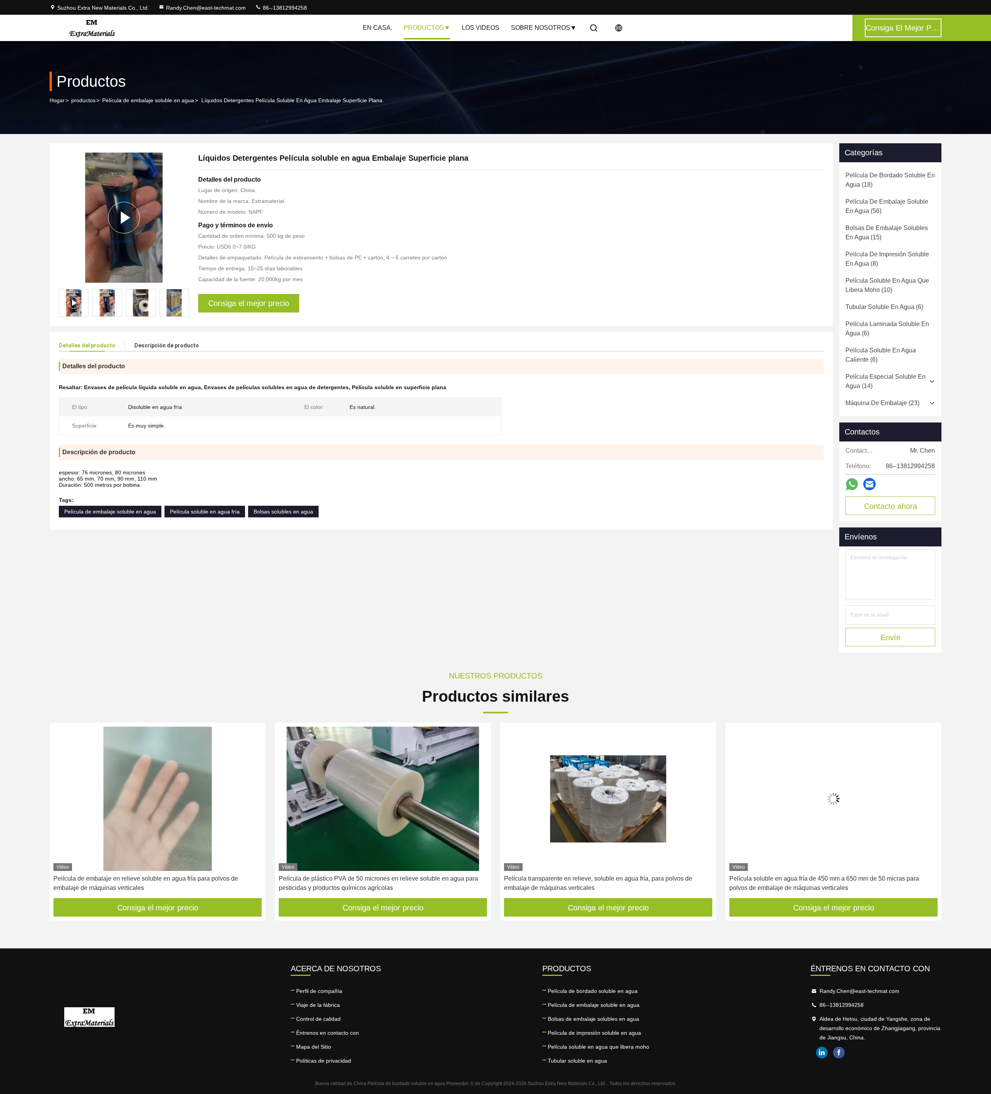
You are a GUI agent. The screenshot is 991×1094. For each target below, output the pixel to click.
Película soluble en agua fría (205, 511)
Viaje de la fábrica (318, 1005)
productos (83, 100)
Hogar (57, 100)
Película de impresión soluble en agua (594, 1033)
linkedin (822, 1052)
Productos (424, 27)
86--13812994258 (284, 8)
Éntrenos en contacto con (327, 1033)
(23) (882, 403)
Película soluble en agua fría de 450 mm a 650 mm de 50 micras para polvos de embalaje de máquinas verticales (824, 883)
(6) (884, 307)
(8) (887, 259)
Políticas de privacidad (323, 1061)
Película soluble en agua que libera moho (598, 1047)
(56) (886, 206)
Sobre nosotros (540, 27)
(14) (885, 381)
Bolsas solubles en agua (283, 511)
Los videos (480, 27)
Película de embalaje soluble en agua (148, 100)
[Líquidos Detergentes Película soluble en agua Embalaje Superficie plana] (124, 218)
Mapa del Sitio (313, 1047)
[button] (183, 303)
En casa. (377, 27)
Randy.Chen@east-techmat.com (206, 8)
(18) (890, 180)
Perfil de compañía (319, 991)
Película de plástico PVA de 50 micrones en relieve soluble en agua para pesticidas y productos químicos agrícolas (378, 883)
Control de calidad (318, 1019)
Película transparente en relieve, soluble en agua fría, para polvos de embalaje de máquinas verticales (598, 883)
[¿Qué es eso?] (852, 484)
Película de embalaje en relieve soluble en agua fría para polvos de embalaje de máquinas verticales (145, 883)
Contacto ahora (890, 506)
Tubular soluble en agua (577, 1061)
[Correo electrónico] (869, 484)
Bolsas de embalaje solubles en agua (593, 1019)
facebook (839, 1052)
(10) (887, 285)
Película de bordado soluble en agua (593, 991)
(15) (886, 232)
